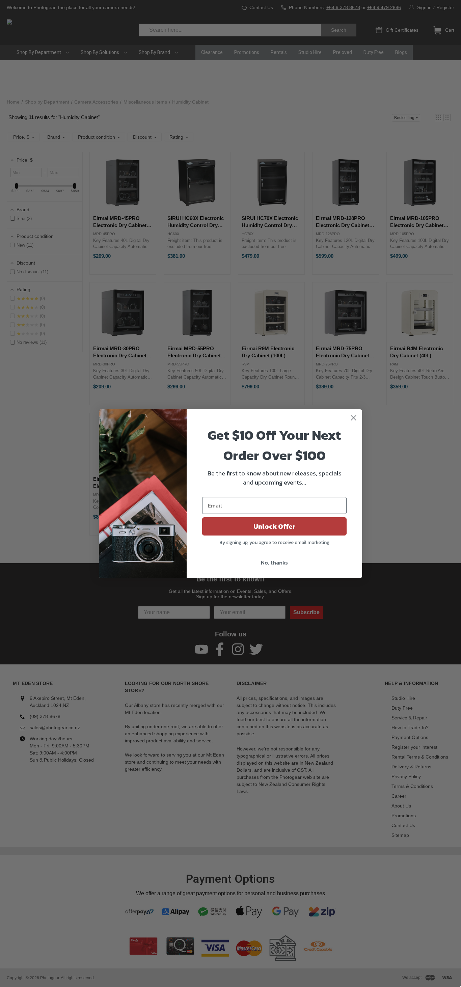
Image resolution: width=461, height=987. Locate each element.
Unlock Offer (274, 526)
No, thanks (274, 562)
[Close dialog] (353, 418)
